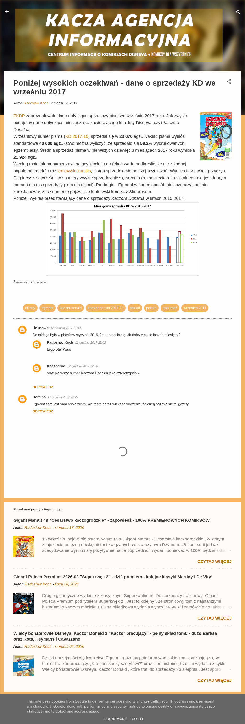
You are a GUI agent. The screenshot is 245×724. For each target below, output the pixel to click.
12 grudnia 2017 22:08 (82, 366)
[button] (229, 82)
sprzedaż (170, 308)
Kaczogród (56, 366)
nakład (135, 308)
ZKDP (19, 115)
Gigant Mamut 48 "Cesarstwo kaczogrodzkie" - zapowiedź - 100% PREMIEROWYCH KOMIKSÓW (111, 520)
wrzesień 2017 (195, 308)
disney (30, 308)
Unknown (41, 328)
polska (151, 308)
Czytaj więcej (214, 561)
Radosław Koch (60, 342)
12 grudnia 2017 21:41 (65, 328)
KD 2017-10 (76, 136)
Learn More (115, 719)
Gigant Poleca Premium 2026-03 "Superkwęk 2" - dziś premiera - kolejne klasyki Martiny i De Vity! (112, 576)
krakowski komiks (74, 170)
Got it (138, 719)
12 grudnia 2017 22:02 (90, 342)
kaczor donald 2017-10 (105, 308)
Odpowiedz (43, 387)
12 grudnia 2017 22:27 (63, 397)
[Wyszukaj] (238, 13)
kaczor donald (71, 308)
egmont (47, 308)
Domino (39, 397)
